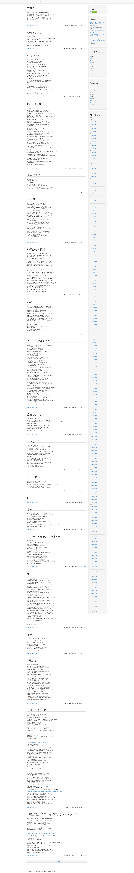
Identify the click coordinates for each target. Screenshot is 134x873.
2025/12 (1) (93, 121)
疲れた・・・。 (36, 7)
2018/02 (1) (93, 190)
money (91, 75)
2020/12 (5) (93, 165)
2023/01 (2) (93, 141)
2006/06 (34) (94, 552)
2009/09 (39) (94, 444)
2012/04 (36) (94, 353)
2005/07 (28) (94, 585)
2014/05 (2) (93, 280)
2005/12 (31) (94, 571)
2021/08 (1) (93, 155)
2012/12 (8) (93, 331)
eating (91, 73)
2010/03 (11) (94, 426)
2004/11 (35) (94, 609)
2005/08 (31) (94, 582)
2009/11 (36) (94, 439)
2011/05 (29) (94, 386)
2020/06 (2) (93, 171)
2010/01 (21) (94, 432)
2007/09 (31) (94, 515)
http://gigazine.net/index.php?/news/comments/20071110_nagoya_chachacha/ (44, 791)
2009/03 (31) (94, 461)
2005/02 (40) (94, 599)
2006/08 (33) (94, 547)
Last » (59, 861)
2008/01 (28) (94, 502)
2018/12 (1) (93, 188)
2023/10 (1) (93, 135)
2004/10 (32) (94, 611)
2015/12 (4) (93, 226)
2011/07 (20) (94, 380)
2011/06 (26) (94, 383)
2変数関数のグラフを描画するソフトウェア (52, 814)
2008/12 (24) (94, 471)
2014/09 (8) (93, 269)
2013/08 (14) (94, 307)
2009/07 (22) (94, 450)
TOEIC (31, 199)
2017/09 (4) (93, 198)
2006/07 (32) (94, 550)
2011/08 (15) (94, 377)
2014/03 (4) (93, 286)
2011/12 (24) (94, 366)
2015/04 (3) (93, 248)
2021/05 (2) (93, 158)
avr (90, 70)
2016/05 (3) (93, 210)
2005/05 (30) (94, 590)
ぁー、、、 (33, 634)
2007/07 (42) (94, 520)
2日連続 (31, 660)
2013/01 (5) (93, 327)
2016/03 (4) (93, 216)
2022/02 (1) (93, 145)
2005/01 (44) (94, 601)
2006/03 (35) (94, 561)
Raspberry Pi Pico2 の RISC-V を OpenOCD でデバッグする (97, 23)
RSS (91, 11)
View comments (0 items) (32, 25)
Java (29, 302)
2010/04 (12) (94, 423)
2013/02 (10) (94, 324)
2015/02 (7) (93, 254)
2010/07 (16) (94, 415)
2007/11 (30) (94, 509)
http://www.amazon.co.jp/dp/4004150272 (36, 732)
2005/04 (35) (94, 593)
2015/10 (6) (93, 231)
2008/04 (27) (94, 493)
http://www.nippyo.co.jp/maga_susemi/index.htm (37, 742)
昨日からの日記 (36, 104)
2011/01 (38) (94, 397)
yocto (91, 68)
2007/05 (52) (94, 526)
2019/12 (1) (93, 181)
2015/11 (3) (93, 229)
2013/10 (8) (93, 301)
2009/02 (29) (94, 464)
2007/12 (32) (94, 506)
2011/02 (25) (94, 394)
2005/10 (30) (94, 576)
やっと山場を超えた (38, 341)
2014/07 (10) (94, 275)
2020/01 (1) (93, 176)
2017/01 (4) (93, 200)
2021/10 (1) (93, 152)
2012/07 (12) (94, 345)
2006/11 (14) (94, 538)
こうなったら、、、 (38, 441)
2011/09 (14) (94, 374)
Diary (41, 1)
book (91, 66)
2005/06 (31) (94, 587)
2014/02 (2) (93, 289)
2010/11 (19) (94, 404)
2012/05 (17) (94, 350)
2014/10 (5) (93, 266)
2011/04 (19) (94, 388)
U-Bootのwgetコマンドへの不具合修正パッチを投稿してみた (97, 34)
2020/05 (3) (93, 173)
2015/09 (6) (93, 234)
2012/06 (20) (94, 348)
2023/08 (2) (93, 138)
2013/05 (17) (94, 315)
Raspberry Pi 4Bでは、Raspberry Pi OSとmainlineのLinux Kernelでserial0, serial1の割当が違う (97, 40)
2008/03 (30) (94, 496)
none (85, 25)
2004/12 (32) (94, 606)
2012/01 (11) (94, 362)
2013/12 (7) (93, 296)
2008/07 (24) (94, 485)
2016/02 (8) (93, 219)
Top (37, 1)
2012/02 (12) (94, 359)
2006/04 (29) (94, 558)
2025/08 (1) (93, 124)
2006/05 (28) (94, 555)
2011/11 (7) (93, 369)
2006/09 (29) (94, 544)
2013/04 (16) (94, 318)
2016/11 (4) (93, 205)
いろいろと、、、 (37, 55)
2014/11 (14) (94, 264)
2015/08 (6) (93, 237)
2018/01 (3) (93, 193)
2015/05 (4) (93, 245)
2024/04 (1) (93, 131)
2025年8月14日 (93, 27)
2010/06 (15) (94, 418)
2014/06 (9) (93, 278)
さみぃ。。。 (35, 509)
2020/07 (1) (93, 168)
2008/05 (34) (94, 491)
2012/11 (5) (93, 334)
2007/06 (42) (94, 523)
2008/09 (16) (94, 480)
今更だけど (33, 175)
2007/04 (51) (94, 529)
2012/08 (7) (93, 342)
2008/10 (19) (94, 477)
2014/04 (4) (93, 283)
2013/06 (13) (94, 313)
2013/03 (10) (94, 321)
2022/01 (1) (93, 148)
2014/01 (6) (93, 292)
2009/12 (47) (94, 436)
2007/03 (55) (94, 531)
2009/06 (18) (94, 453)
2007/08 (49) (94, 517)
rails (91, 64)
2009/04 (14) (94, 458)
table (91, 62)
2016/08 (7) (93, 207)
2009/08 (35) (94, 447)
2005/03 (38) (94, 596)
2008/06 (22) (94, 488)
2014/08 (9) (93, 272)
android (91, 58)
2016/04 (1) (93, 213)
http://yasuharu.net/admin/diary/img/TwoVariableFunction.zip (40, 833)
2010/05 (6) (93, 421)
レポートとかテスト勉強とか (44, 536)
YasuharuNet (30, 2)
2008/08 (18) (94, 482)
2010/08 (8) (93, 412)
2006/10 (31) (94, 541)
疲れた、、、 (34, 414)
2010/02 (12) (94, 429)
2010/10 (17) (94, 407)
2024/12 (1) (93, 128)
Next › (56, 861)
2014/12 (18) (94, 261)
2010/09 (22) (94, 409)
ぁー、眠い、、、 (37, 477)
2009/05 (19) (94, 456)
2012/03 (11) (94, 356)
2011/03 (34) (94, 391)
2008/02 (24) (94, 499)
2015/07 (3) (93, 240)
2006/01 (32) (94, 566)
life (90, 56)
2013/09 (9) (93, 304)
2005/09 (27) (94, 579)
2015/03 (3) (93, 251)
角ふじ (31, 573)
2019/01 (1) (93, 183)
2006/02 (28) (94, 564)
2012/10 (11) (94, 337)
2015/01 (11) (94, 257)
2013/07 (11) (94, 310)
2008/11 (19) (94, 474)
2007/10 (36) (94, 512)
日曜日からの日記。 (38, 710)
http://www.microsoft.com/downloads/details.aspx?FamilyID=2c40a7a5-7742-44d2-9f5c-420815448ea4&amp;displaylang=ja (54, 841)
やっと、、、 (35, 32)
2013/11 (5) (93, 299)
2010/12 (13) (94, 401)
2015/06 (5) (93, 243)
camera (91, 60)
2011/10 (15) (94, 372)
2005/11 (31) (94, 574)
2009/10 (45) (94, 442)
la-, (29, 498)
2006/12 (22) (94, 536)
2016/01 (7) (93, 221)
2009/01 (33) (94, 467)
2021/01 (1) (93, 161)
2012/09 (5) (93, 339)
